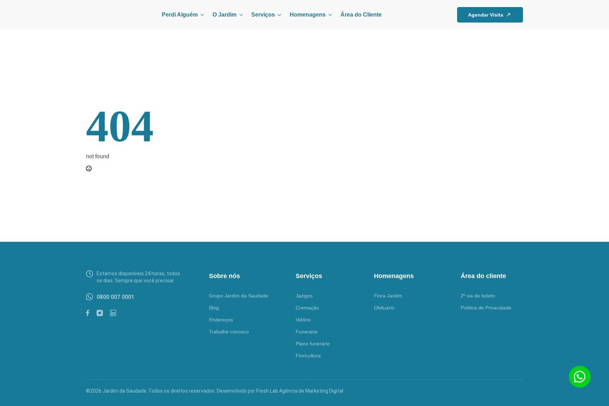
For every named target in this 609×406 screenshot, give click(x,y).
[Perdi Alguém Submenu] (201, 15)
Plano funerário (313, 343)
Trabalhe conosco (229, 331)
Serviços (263, 15)
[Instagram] (100, 313)
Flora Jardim (388, 296)
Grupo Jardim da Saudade (238, 296)
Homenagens (308, 15)
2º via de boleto (478, 296)
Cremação (307, 307)
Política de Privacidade (486, 307)
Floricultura (308, 355)
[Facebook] (88, 313)
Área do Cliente (361, 15)
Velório (303, 319)
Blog (214, 307)
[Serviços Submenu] (278, 15)
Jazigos (304, 296)
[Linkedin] (113, 313)
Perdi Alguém (180, 15)
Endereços (221, 319)
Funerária (307, 331)
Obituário (384, 307)
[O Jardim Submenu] (239, 15)
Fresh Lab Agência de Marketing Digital (299, 391)
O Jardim (224, 15)
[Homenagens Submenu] (329, 15)
